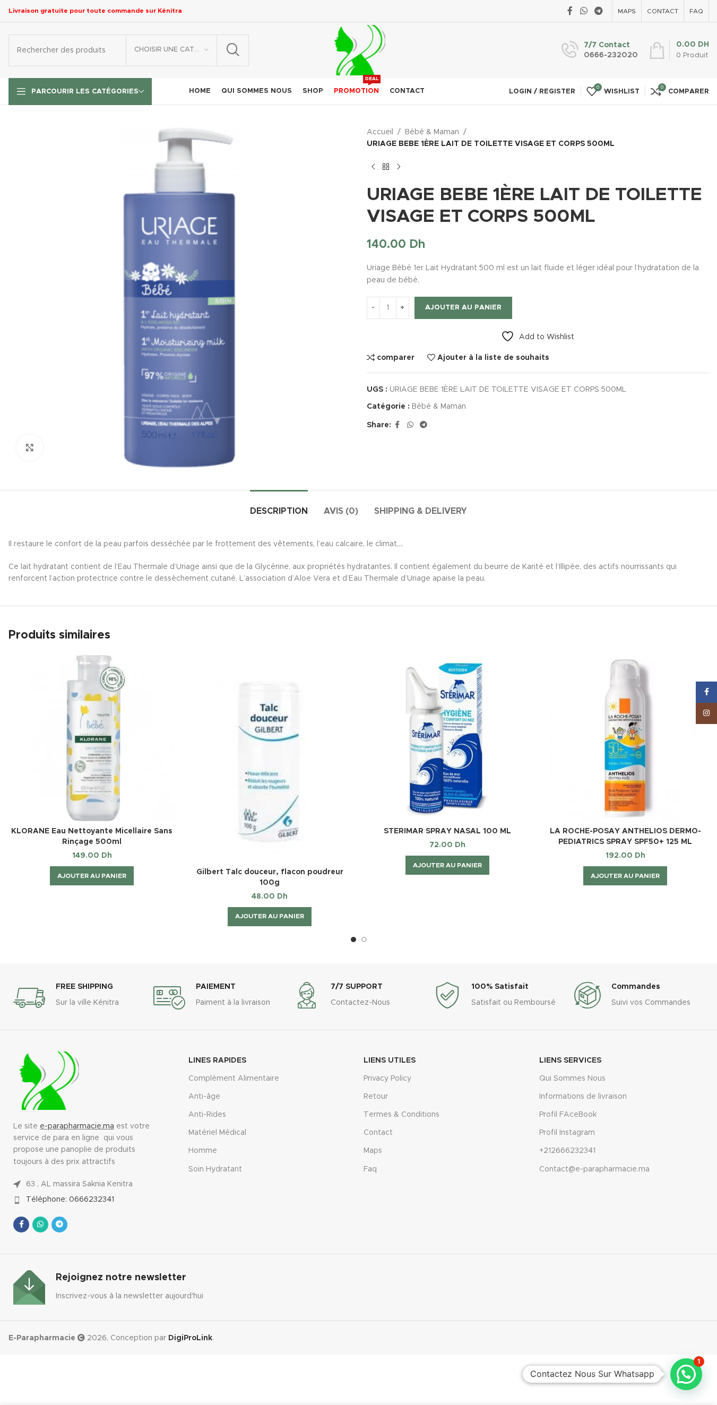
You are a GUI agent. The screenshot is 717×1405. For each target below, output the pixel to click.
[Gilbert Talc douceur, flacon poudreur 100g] (269, 758)
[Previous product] (373, 167)
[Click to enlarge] (29, 447)
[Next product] (398, 167)
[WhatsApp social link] (583, 11)
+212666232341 (567, 1150)
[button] (92, 875)
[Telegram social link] (598, 11)
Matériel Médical (217, 1132)
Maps (373, 1150)
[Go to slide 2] (364, 939)
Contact (378, 1132)
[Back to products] (385, 167)
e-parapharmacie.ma (77, 1126)
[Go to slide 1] (353, 939)
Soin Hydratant (215, 1169)
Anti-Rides (207, 1114)
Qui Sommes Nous (572, 1078)
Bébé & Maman (432, 132)
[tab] (279, 506)
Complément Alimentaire (233, 1078)
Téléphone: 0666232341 (70, 1199)
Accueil (380, 132)
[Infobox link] (599, 50)
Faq (370, 1169)
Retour (376, 1096)
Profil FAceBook (568, 1114)
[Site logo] (357, 50)
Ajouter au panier (463, 307)
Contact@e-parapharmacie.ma (594, 1169)
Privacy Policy (387, 1078)
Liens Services (570, 1060)
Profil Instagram (567, 1132)
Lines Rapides (217, 1060)
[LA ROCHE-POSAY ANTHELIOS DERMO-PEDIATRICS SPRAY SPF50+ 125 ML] (625, 738)
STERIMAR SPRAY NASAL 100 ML (447, 831)
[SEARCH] (233, 50)
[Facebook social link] (570, 11)
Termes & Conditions (401, 1114)
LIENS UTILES (390, 1060)
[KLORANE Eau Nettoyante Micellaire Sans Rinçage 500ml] (92, 738)
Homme (202, 1150)
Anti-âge (204, 1096)
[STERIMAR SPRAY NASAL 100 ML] (447, 738)
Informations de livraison (583, 1096)
